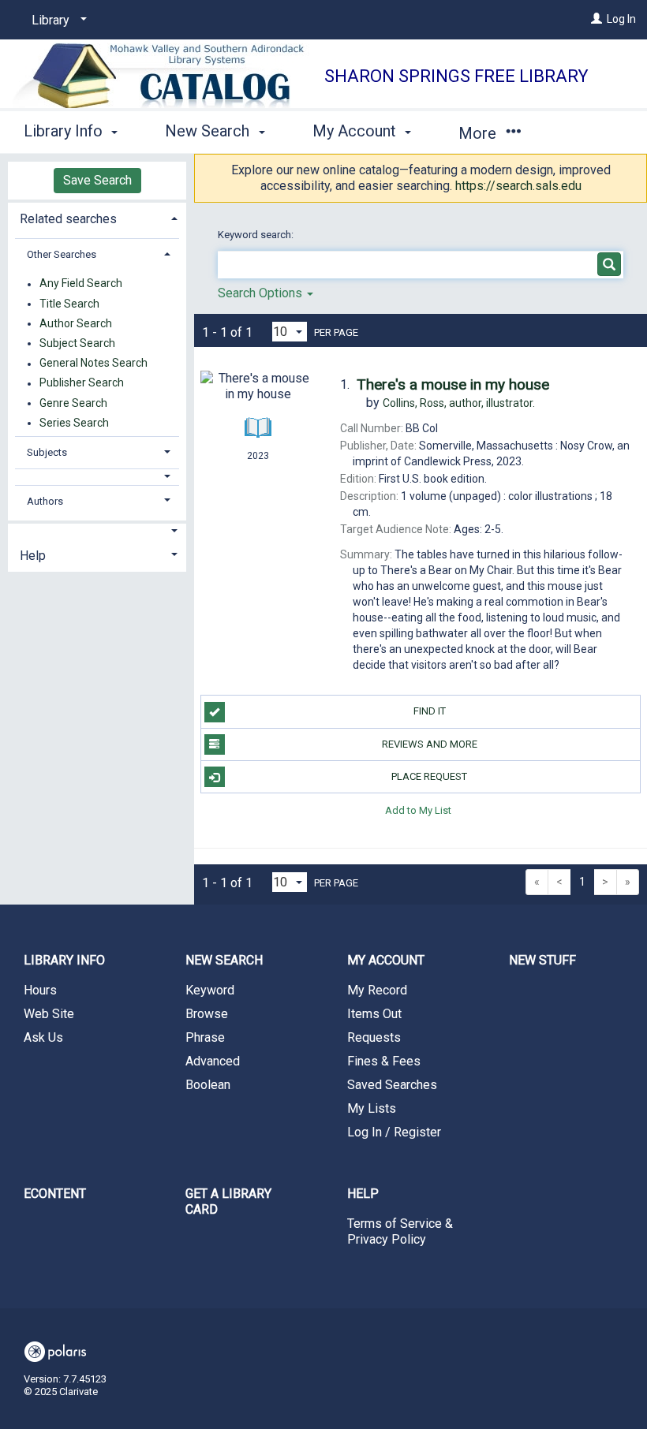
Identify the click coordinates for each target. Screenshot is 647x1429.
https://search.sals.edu (518, 185)
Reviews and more (429, 744)
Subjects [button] (47, 452)
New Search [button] (209, 130)
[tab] (97, 217)
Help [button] (33, 555)
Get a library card (228, 1201)
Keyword (209, 990)
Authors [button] (45, 501)
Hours (40, 990)
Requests (374, 1037)
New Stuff (542, 960)
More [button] (479, 133)
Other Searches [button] (61, 254)
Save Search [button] (97, 180)
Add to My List (418, 809)
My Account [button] (356, 130)
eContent (55, 1193)
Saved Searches (392, 1084)
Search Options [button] (261, 292)
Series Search (74, 422)
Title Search (69, 303)
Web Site (49, 1013)
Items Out (374, 1013)
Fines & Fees (384, 1061)
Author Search (75, 323)
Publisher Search (81, 383)
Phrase (205, 1037)
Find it (429, 711)
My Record (377, 990)
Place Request (429, 776)
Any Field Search (80, 284)
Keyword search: (257, 235)
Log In (621, 19)
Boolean (207, 1084)
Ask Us (43, 1037)
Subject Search (77, 343)
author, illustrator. (459, 403)
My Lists (371, 1108)
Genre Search (73, 403)
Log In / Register (394, 1132)
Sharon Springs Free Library (456, 76)
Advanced (212, 1061)
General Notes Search (93, 363)
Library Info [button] (65, 130)
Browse (206, 1013)
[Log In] (596, 19)
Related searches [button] (68, 218)
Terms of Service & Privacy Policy (400, 1231)
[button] (97, 476)
